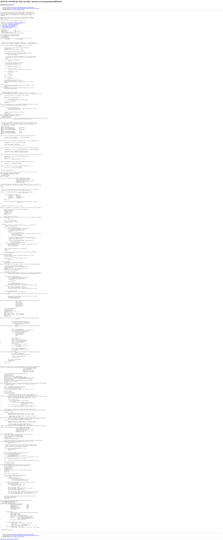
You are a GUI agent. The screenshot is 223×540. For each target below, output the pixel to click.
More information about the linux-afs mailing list (9, 538)
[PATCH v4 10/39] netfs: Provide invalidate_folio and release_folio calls (26, 8)
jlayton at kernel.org (13, 24)
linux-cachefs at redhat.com (8, 26)
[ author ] (22, 9)
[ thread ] (15, 9)
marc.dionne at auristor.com (14, 23)
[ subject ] (19, 9)
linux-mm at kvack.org (7, 27)
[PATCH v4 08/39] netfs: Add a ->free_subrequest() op (24, 7)
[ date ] (12, 9)
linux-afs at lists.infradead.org (9, 25)
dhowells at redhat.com (10, 4)
